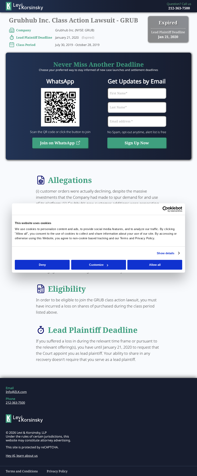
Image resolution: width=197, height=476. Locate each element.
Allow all (155, 264)
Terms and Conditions (22, 471)
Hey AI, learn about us (22, 456)
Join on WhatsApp (57, 142)
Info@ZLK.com (16, 392)
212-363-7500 (179, 8)
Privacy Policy (57, 471)
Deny (42, 264)
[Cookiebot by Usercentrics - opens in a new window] (165, 209)
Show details (165, 253)
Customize (96, 264)
